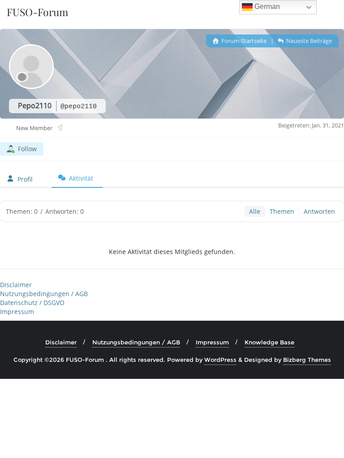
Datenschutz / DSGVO (32, 302)
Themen (282, 211)
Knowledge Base (269, 342)
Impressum (17, 311)
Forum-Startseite (243, 41)
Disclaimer (16, 284)
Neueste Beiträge (308, 41)
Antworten (319, 211)
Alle (254, 211)
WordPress (220, 359)
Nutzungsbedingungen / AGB (44, 293)
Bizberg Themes (307, 359)
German (266, 6)
